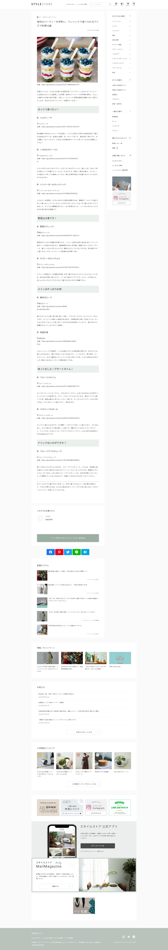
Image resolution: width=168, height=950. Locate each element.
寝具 (113, 35)
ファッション (116, 21)
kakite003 (49, 519)
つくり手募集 (68, 938)
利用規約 (34, 942)
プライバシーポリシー (44, 942)
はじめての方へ (70, 4)
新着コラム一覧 (117, 143)
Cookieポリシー (73, 942)
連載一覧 (115, 148)
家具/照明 (115, 40)
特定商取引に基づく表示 (85, 942)
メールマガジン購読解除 (120, 170)
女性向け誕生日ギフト (119, 85)
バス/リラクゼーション (119, 58)
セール (114, 121)
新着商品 (115, 116)
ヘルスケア (115, 54)
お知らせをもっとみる (84, 732)
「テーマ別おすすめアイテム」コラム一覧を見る (68, 538)
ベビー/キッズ (116, 68)
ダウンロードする (97, 846)
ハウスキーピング (118, 63)
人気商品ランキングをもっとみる (84, 784)
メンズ (114, 26)
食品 (113, 72)
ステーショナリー (118, 49)
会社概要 (96, 942)
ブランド (115, 130)
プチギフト (115, 99)
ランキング (115, 126)
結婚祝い (115, 94)
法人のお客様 (58, 938)
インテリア (115, 31)
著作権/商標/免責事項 (38, 945)
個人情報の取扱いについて (60, 942)
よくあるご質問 (82, 4)
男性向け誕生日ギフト (119, 90)
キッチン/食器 (116, 44)
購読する (55, 886)
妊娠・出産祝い (117, 104)
